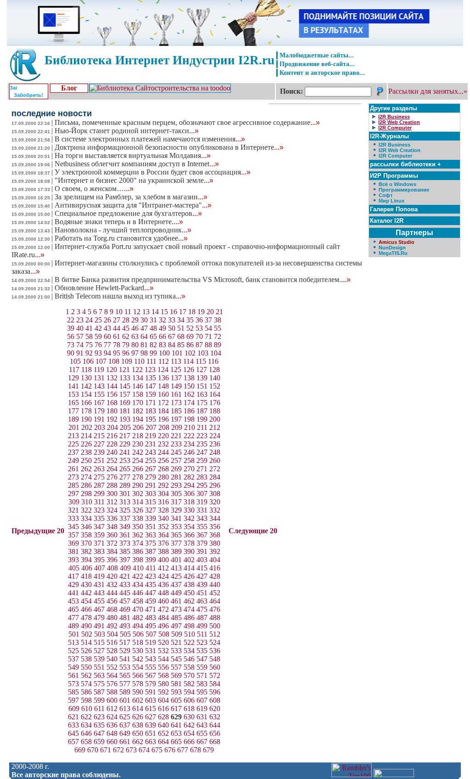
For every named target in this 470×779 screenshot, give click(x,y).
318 (189, 502)
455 (99, 601)
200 (214, 419)
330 (189, 510)
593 (176, 692)
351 (150, 527)
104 (215, 353)
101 (177, 353)
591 (150, 692)
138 (189, 378)
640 (163, 725)
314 (137, 502)
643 (201, 725)
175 (201, 402)
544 (163, 659)
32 (162, 320)
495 (150, 626)
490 (86, 626)
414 (189, 568)
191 (99, 419)
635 (99, 725)
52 (190, 328)
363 (150, 535)
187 (201, 411)
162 (189, 394)
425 (176, 576)
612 (112, 708)
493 (124, 626)
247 (201, 452)
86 (190, 345)
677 (182, 750)
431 (99, 584)
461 (176, 601)
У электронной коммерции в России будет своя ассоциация (153, 172)
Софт (385, 195)
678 (195, 750)
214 (86, 436)
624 (112, 717)
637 (124, 725)
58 (89, 336)
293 (176, 485)
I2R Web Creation (399, 150)
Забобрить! (28, 95)
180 (112, 411)
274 (86, 477)
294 (189, 485)
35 (190, 320)
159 (150, 394)
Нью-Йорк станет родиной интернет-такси (127, 131)
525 (73, 651)
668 (214, 741)
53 (199, 328)
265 (124, 469)
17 (182, 312)
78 (116, 345)
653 (176, 733)
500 (214, 626)
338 (137, 518)
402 (189, 560)
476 (214, 609)
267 (150, 469)
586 (86, 692)
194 (137, 419)
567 (150, 675)
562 (86, 675)
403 (201, 560)
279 (150, 477)
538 (86, 659)
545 (176, 659)
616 (163, 708)
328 (163, 510)
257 (176, 460)
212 (214, 427)
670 (92, 750)
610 (86, 708)
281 (176, 477)
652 (163, 733)
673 (131, 750)
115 (201, 361)
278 (137, 477)
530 (137, 651)
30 (144, 320)
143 (99, 386)
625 (124, 717)
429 (73, 584)
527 (99, 651)
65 (153, 336)
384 (112, 551)
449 (176, 593)
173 (176, 402)
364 (163, 535)
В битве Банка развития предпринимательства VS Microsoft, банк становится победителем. (203, 279)
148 (163, 386)
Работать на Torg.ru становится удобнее (121, 238)
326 (137, 510)
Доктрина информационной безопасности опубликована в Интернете (169, 147)
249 (73, 460)
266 (137, 469)
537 (73, 659)
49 (162, 328)
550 (86, 667)
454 (86, 601)
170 (137, 402)
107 (100, 361)
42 (98, 328)
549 (73, 667)
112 (163, 361)
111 (151, 361)
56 (70, 336)
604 (163, 700)
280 (163, 477)
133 (124, 378)
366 (189, 535)
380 (214, 543)
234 (189, 444)
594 (189, 692)
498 (189, 626)
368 (214, 535)
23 (80, 320)
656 (214, 733)
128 (214, 369)
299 (99, 493)
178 (86, 411)
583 (201, 684)
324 (112, 510)
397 (124, 560)
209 (176, 427)
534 (189, 651)
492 (112, 626)
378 (189, 543)
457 (124, 601)
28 (125, 320)
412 (163, 568)
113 (176, 361)
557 (176, 667)
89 (217, 345)
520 (163, 642)
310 (86, 502)
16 (173, 312)
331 (201, 510)
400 (163, 560)
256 (163, 460)
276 (112, 477)
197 (176, 419)
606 (189, 700)
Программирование (404, 189)
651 (150, 733)
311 (99, 502)
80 (135, 345)
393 (73, 560)
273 (73, 477)
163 (201, 394)
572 (214, 675)
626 (137, 717)
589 (124, 692)
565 (124, 675)
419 (99, 576)
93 (98, 353)
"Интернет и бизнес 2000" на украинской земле (134, 180)
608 (214, 700)
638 (137, 725)
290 (137, 485)
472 (163, 609)
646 (86, 733)
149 (176, 386)
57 (80, 336)
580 (163, 684)
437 (176, 584)
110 (139, 361)
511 (202, 634)
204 (112, 427)
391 (201, 551)
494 (137, 626)
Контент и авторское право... (322, 72)
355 (201, 527)
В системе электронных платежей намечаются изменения (150, 139)
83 (162, 345)
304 (163, 493)
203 (99, 427)
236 (214, 444)
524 (214, 642)
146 (137, 386)
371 (99, 543)
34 (181, 320)
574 (86, 684)
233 (176, 444)
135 (150, 378)
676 (169, 750)
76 (98, 345)
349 (124, 527)
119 (99, 369)
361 (124, 535)
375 (150, 543)
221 (176, 436)
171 (150, 402)
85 (181, 345)
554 (137, 667)
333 (73, 518)
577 (124, 684)
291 (150, 485)
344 (214, 518)
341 (176, 518)
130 (86, 378)
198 (189, 419)
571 (201, 675)
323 (99, 510)
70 (199, 336)
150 (189, 386)
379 (201, 543)
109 (126, 361)
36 (199, 320)
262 (86, 469)
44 (116, 328)
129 (73, 378)
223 (201, 436)
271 (201, 469)
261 (73, 469)
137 (176, 378)
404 (214, 560)
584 (214, 684)
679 (208, 750)
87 (199, 345)
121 (124, 369)
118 (86, 369)
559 (201, 667)
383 (99, 551)
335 (99, 518)
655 (201, 733)
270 (189, 469)
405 (73, 568)
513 (73, 642)
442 (86, 593)
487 (201, 617)
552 (112, 667)
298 (86, 493)
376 (163, 543)
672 (118, 750)
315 (150, 502)
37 (208, 320)
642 (189, 725)
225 (73, 444)
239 (99, 452)
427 (201, 576)
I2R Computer (395, 155)
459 (150, 601)
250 (86, 460)
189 (73, 419)
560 (214, 667)
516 (112, 642)
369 (73, 543)
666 (189, 741)
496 (163, 626)
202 (86, 427)
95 (116, 353)
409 (125, 568)
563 (99, 675)
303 (150, 493)
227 (99, 444)
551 (99, 667)
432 (112, 584)
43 (107, 328)
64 (144, 336)
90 (70, 353)
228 (112, 444)
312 (112, 502)
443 (99, 593)
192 (112, 419)
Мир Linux (391, 200)
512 (214, 634)
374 (137, 543)
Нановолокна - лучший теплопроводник (123, 230)
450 (189, 593)
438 (189, 584)
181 (124, 411)
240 (112, 452)
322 (86, 510)
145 (124, 386)
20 (210, 312)
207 (151, 427)
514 (86, 642)
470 (137, 609)
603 (150, 700)
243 (150, 452)
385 (124, 551)
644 (214, 725)
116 (213, 361)
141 (73, 386)
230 (137, 444)
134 (137, 378)
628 (163, 717)
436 (163, 584)
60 (107, 336)
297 (73, 493)
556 (163, 667)
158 (137, 394)
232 (163, 444)
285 (73, 485)
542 (137, 659)
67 (171, 336)
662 (137, 741)
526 (86, 651)
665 (176, 741)
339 (150, 518)
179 (99, 411)
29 (135, 320)
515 (99, 642)
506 (138, 634)
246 (189, 452)
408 (112, 568)
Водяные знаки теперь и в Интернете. (119, 222)
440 (214, 584)
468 (112, 609)
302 (137, 493)
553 (124, 667)
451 (201, 593)
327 (150, 510)
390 (189, 551)
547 (201, 659)
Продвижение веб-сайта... (317, 64)
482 (137, 617)
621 (73, 717)
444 (112, 593)
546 (189, 659)
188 (214, 411)
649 (124, 733)
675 (156, 750)
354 (189, 527)
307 (201, 493)
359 (99, 535)
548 (214, 659)
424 (163, 576)
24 (89, 320)
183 (150, 411)
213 (73, 436)
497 (176, 626)
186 (189, 411)
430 (86, 584)
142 (86, 386)
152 (214, 386)
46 (135, 328)
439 (201, 584)
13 (146, 312)
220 (163, 436)
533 (176, 651)
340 (163, 518)
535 (201, 651)
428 (214, 576)
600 (112, 700)
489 (73, 626)
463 (201, 601)
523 (201, 642)
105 (75, 361)
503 (99, 634)
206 (138, 427)
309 (73, 502)
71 (208, 336)
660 (112, 741)
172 (163, 402)
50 (171, 328)
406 (86, 568)
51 (181, 328)
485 (176, 617)
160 (163, 394)
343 (201, 518)
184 (163, 411)
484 (163, 617)
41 (89, 328)
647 (99, 733)
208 (163, 427)
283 (201, 477)
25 (98, 320)
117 (74, 369)
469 (124, 609)
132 (112, 378)
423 (150, 576)
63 (135, 336)
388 (163, 551)
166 (86, 402)
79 (125, 345)
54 (208, 328)
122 (137, 369)
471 (150, 609)
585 (73, 692)
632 (214, 717)
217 (124, 436)
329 (176, 510)
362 (137, 535)
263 (99, 469)
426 (189, 576)
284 (214, 477)
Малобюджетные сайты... (317, 55)
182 (137, 411)
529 (124, 651)
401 (176, 560)
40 (80, 328)
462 (189, 601)
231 (150, 444)
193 (124, 419)
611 (99, 708)
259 (201, 460)
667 (201, 741)
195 (150, 419)
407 (99, 568)
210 (189, 427)
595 (201, 692)
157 (124, 394)
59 (98, 336)
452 (214, 593)
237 (73, 452)
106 (88, 361)
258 (189, 460)
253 (124, 460)
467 (99, 609)
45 (125, 328)
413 (176, 568)
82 (153, 345)
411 (150, 568)
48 (153, 328)
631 (201, 717)
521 (176, 642)
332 (214, 510)
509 (176, 634)
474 (189, 609)
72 (217, 336)
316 (163, 502)
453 (73, 601)
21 (219, 312)
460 (163, 601)
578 (137, 684)
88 (208, 345)
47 (144, 328)
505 (125, 634)
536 (214, 651)
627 (150, 717)
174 (189, 402)
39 (70, 328)
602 (137, 700)
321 (73, 510)
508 (163, 634)
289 (124, 485)
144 (112, 386)
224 (214, 436)
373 (124, 543)
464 (214, 601)
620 (214, 708)
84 (171, 345)
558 (189, 667)
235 (201, 444)
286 (86, 485)
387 (150, 551)
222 (189, 436)
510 (189, 634)
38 (217, 320)
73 (70, 345)
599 (99, 700)
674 (144, 750)
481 (124, 617)
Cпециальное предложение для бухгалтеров (128, 213)
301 (124, 493)
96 (125, 353)
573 (73, 684)
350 (137, 527)
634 (86, 725)
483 (150, 617)
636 (112, 725)
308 (214, 493)
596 (214, 692)
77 (107, 345)
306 (189, 493)
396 (112, 560)
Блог (69, 88)
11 (127, 312)
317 (176, 502)
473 (176, 609)
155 (99, 394)
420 (112, 576)
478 (86, 617)
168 (112, 402)
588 (112, 692)
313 (124, 502)
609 (73, 708)
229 (124, 444)
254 (137, 460)
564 (112, 675)
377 (176, 543)
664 (163, 741)
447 (150, 593)
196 (163, 419)
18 (192, 312)
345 (73, 527)
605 (176, 700)
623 (99, 717)
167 (99, 402)
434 (137, 584)
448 (163, 593)
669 (79, 750)
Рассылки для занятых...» (427, 91)
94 (107, 353)
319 (201, 502)
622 (86, 717)
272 (214, 469)
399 (150, 560)
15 (164, 312)
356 (214, 527)
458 (137, 601)
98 (144, 353)
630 (189, 717)
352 (163, 527)
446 (137, 593)
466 (86, 609)
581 (176, 684)
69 (190, 336)
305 (176, 493)
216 (112, 436)
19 (201, 312)
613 (124, 708)
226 (86, 444)
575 (99, 684)
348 (112, 527)
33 (171, 320)
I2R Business (394, 144)
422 (137, 576)
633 (73, 725)
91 (80, 353)
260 (214, 460)
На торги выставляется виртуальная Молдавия (133, 155)
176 (214, 402)
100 (164, 353)
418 (86, 576)
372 (112, 543)
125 (175, 369)
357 (73, 535)
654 (189, 733)
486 (189, 617)
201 (73, 427)
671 (105, 750)
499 (201, 626)
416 (214, 568)
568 (163, 675)
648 (112, 733)
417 (73, 576)
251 (99, 460)
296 (214, 485)
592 (163, 692)
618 (189, 708)
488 (214, 617)
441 (73, 593)
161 (176, 394)
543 (150, 659)
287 (99, 485)
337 (124, 518)
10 (119, 312)
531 (150, 651)
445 (124, 593)
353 (176, 527)
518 (137, 642)
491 (99, 626)
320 (214, 502)
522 (189, 642)
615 (150, 708)
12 (136, 312)
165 (73, 402)
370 (86, 543)
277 (124, 477)
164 (214, 394)
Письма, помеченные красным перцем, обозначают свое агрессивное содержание (187, 122)
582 (189, 684)
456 (112, 601)
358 (86, 535)
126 (188, 369)
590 (137, 692)
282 (189, 477)
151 (201, 386)
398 (137, 560)
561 (73, 675)
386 (137, 551)
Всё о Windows (397, 184)
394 (86, 560)
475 (201, 609)
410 (138, 568)
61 (116, 336)
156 (112, 394)
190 (86, 419)
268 (163, 469)
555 (150, 667)
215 (99, 436)
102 (190, 353)
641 (176, 725)
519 (150, 642)
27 (116, 320)
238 (86, 452)
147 (150, 386)
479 (99, 617)
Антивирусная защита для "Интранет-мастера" (133, 205)
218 (137, 436)
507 (151, 634)
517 (124, 642)
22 (70, 320)
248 (214, 452)
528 (112, 651)
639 (150, 725)
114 (188, 361)
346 (86, 527)
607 (201, 700)
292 (163, 485)
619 (201, 708)
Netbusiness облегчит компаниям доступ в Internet (137, 164)
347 (99, 527)
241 (124, 452)
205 (125, 427)
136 (163, 378)
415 (201, 568)
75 (89, 345)
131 (99, 378)
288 (112, 485)
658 (86, 741)
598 (86, 700)
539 (99, 659)
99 (153, 353)
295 (201, 485)
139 (201, 378)
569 (176, 675)
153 (73, 394)
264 (112, 469)
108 (113, 361)
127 (201, 369)
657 (73, 741)
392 (214, 551)
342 (189, 518)
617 (176, 708)
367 (201, 535)
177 (73, 411)
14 (155, 312)
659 (99, 741)
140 (214, 378)
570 (189, 675)
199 (201, 419)
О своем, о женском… (94, 188)
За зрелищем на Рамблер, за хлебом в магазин (131, 197)
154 (86, 394)
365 (176, 535)
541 (124, 659)
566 (137, 675)
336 (112, 518)
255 (150, 460)
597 (73, 700)
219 (150, 436)
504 (112, 634)
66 (162, 336)
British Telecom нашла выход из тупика (120, 296)
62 (125, 336)
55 (217, 328)
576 (112, 684)
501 (73, 634)
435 (150, 584)
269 (176, 469)
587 (99, 692)
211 (202, 427)
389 (176, 551)
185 (176, 411)
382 (86, 551)
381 (73, 551)
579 (150, 684)
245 (176, 452)
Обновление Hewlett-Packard (104, 288)
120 (111, 369)
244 (163, 452)
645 (73, 733)
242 (137, 452)
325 (124, 510)
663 (150, 741)
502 (86, 634)
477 (73, 617)
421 (124, 576)
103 (202, 353)
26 (107, 320)
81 (144, 345)
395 (99, 560)
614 (137, 708)
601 (124, 700)
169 (124, 402)
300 (112, 493)
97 (135, 353)
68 (181, 336)
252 (112, 460)
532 (163, 651)
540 (112, 659)
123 (150, 369)
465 (73, 609)
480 (112, 617)
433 (124, 584)
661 (124, 741)
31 (153, 320)
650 (137, 733)
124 (162, 369)
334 (86, 518)
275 (99, 477)
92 (89, 353)
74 (80, 345)
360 (112, 535)
